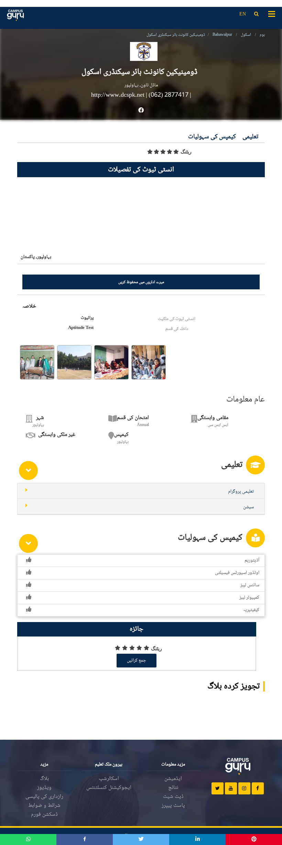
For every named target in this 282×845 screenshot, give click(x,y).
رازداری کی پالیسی (44, 796)
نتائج (173, 787)
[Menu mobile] (271, 13)
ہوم (262, 35)
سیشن (248, 507)
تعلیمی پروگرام (241, 492)
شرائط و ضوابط (44, 805)
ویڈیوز (44, 787)
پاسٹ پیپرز (173, 805)
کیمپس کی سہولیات (212, 137)
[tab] (141, 491)
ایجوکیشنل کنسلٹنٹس (108, 787)
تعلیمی (250, 137)
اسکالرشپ (109, 778)
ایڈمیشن (173, 778)
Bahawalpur (222, 35)
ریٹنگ (186, 151)
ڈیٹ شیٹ (173, 796)
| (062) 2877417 (167, 95)
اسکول (246, 35)
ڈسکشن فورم (44, 814)
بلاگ (44, 778)
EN (242, 14)
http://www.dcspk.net (118, 95)
